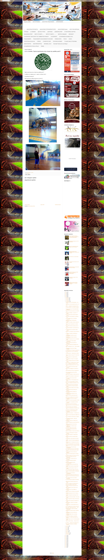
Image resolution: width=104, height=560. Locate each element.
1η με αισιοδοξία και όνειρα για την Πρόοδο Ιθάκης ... (72, 448)
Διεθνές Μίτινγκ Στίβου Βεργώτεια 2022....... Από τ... (72, 507)
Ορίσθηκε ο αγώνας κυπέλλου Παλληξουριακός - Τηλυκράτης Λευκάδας (73, 283)
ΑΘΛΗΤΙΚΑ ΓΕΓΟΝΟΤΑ (32, 29)
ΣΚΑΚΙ (70, 38)
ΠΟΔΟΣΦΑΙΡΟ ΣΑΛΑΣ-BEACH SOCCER (43, 38)
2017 (66, 540)
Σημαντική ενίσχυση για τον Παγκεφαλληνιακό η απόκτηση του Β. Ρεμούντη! (74, 252)
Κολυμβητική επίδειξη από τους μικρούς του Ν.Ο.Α (72, 455)
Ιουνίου (67, 528)
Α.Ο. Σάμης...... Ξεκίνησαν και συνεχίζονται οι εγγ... (72, 522)
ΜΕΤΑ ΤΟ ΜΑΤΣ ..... (39, 34)
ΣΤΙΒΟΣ (39, 41)
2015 (66, 542)
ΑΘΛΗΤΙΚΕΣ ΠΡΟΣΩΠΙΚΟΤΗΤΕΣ (48, 29)
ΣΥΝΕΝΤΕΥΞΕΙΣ (47, 41)
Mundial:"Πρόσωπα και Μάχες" (60, 43)
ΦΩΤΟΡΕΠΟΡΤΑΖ (37, 43)
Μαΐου (67, 529)
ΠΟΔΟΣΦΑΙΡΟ (27, 38)
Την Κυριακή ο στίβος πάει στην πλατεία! (71, 427)
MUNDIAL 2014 (47, 43)
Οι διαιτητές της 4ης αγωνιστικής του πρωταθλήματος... (70, 473)
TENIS (42, 46)
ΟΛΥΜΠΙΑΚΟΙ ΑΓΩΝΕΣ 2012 (66, 36)
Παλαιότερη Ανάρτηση (58, 204)
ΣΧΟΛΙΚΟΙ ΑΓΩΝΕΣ (57, 41)
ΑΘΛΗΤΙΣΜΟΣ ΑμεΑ (62, 29)
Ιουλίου (67, 527)
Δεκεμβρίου (67, 297)
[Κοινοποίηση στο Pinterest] (29, 174)
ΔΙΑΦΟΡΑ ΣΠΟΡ (58, 31)
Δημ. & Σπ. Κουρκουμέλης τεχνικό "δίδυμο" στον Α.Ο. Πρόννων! (73, 246)
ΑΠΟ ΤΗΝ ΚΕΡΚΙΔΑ (74, 29)
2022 (66, 296)
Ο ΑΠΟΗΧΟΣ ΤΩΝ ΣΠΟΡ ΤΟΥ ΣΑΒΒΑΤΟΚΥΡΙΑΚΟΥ (36, 36)
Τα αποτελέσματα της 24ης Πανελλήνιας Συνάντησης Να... (71, 447)
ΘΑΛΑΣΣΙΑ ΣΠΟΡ (28, 34)
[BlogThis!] (26, 174)
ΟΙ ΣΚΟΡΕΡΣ (54, 36)
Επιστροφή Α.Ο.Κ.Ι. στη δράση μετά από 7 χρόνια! (72, 362)
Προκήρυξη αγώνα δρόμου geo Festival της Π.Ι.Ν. (72, 474)
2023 (66, 295)
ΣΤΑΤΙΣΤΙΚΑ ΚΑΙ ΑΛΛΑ (29, 41)
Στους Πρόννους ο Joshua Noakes (73, 256)
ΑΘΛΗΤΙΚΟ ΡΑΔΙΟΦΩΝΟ (48, 21)
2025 (66, 293)
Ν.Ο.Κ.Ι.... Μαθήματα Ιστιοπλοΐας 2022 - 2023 (72, 363)
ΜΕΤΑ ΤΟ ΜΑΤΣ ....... (51, 34)
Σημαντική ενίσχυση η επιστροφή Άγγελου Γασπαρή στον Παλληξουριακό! (73, 273)
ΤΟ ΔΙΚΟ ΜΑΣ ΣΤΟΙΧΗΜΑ (70, 41)
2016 (66, 541)
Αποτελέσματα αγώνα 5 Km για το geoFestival (72, 384)
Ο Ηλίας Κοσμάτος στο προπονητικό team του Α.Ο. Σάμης (74, 267)
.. (24, 29)
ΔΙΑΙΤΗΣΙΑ (49, 31)
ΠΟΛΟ (65, 38)
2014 (66, 543)
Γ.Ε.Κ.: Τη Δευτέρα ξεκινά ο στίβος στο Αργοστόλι (72, 469)
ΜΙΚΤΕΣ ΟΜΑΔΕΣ (62, 34)
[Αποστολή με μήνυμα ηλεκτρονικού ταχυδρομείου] (25, 174)
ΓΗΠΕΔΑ (26, 31)
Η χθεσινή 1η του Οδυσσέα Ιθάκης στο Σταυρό (72, 381)
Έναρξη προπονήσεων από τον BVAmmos (71, 406)
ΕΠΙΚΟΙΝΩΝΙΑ (59, 21)
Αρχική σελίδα (27, 21)
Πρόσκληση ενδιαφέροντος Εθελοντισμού (71, 484)
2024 (66, 294)
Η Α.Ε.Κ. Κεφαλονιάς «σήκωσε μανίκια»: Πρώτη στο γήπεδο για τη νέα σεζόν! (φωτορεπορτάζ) (73, 237)
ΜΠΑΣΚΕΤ (71, 34)
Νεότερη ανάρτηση (27, 204)
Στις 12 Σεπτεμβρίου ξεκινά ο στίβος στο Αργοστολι (72, 506)
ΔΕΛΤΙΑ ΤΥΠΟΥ (41, 31)
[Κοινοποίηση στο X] (27, 174)
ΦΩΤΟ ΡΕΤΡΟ (27, 43)
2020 (66, 536)
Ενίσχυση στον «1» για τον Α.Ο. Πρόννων (71, 403)
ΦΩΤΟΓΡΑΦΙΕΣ (36, 21)
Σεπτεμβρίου (67, 301)
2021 (66, 535)
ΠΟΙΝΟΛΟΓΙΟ (58, 38)
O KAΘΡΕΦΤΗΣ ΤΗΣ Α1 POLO (31, 46)
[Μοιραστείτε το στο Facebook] (28, 174)
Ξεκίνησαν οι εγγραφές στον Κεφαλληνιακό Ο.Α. (72, 483)
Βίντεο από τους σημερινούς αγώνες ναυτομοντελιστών (70, 462)
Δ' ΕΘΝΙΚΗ (33, 31)
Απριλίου (67, 530)
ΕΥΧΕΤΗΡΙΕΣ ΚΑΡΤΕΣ (70, 31)
